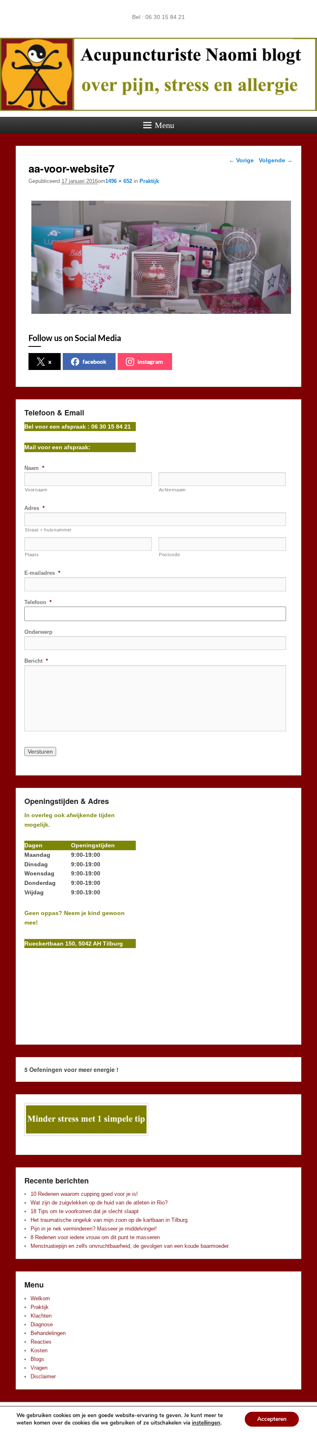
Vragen (39, 1368)
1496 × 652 (118, 181)
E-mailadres (42, 573)
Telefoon (38, 602)
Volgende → (276, 160)
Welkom (40, 1298)
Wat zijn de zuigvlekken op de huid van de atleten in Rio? (99, 1203)
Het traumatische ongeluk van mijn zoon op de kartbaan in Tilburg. (110, 1220)
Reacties (41, 1342)
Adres (34, 508)
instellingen (206, 1423)
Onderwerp (38, 632)
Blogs (37, 1359)
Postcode (169, 554)
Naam (34, 468)
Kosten (39, 1350)
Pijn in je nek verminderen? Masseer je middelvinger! (94, 1229)
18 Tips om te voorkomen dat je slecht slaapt (85, 1211)
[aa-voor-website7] (160, 313)
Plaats (32, 554)
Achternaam (172, 489)
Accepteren (271, 1419)
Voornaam (36, 489)
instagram (150, 361)
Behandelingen (48, 1333)
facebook (94, 361)
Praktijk (149, 181)
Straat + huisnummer (48, 529)
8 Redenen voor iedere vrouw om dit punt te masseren (95, 1237)
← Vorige (241, 160)
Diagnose (42, 1324)
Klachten (41, 1316)
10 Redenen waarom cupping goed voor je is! (84, 1194)
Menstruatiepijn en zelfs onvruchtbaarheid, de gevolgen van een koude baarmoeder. (130, 1246)
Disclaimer (43, 1376)
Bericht (36, 661)
